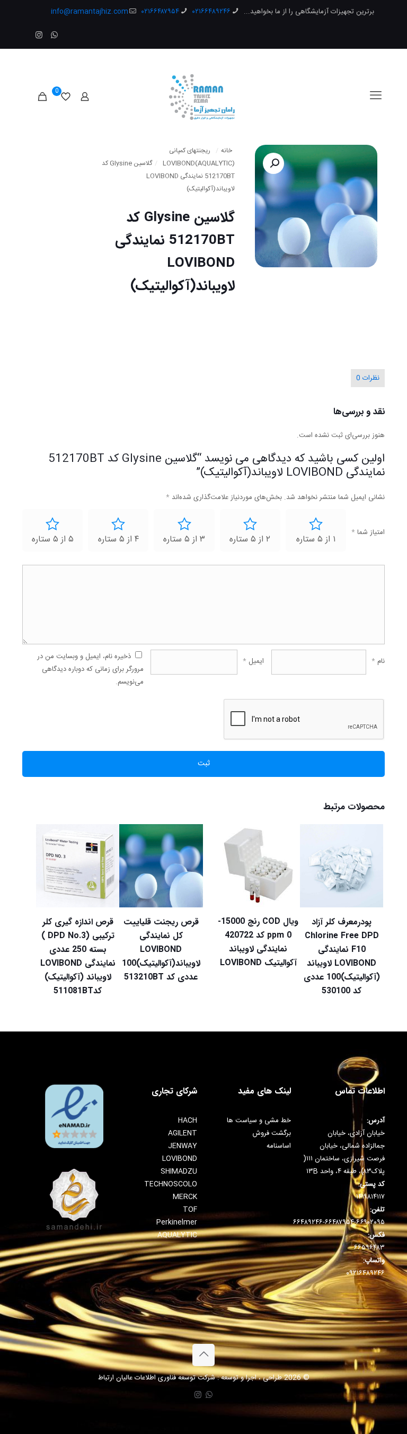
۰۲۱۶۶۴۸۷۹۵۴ (160, 12)
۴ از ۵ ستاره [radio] (118, 539)
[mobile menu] (376, 97)
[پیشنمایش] (50, 907)
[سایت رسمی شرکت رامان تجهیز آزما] (203, 96)
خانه (226, 151)
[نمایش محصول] (50, 861)
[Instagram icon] (39, 35)
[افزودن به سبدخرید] (50, 839)
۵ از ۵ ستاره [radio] (53, 539)
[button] (273, 163)
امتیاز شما (368, 532)
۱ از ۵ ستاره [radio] (315, 539)
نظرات (367, 378)
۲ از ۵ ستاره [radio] (249, 539)
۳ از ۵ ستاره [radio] (184, 539)
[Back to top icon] (203, 1355)
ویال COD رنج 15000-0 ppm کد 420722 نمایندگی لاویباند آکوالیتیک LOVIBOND (258, 942)
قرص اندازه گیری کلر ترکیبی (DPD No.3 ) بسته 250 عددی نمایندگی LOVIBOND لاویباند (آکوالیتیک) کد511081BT (78, 956)
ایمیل (253, 661)
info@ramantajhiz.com (89, 12)
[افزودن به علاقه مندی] (50, 884)
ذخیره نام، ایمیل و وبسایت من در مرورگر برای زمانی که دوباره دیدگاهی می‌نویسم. (90, 669)
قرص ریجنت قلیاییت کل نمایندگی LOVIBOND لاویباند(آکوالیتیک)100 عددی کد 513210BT (161, 949)
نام (378, 661)
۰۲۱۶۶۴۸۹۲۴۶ (211, 12)
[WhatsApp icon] (54, 35)
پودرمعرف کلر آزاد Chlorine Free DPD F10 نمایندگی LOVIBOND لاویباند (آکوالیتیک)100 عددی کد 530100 (342, 956)
